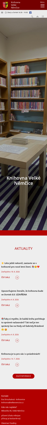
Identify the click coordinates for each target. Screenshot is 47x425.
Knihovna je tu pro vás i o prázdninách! (20, 353)
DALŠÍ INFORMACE (23, 376)
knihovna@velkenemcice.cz (12, 402)
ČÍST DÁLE (5, 277)
